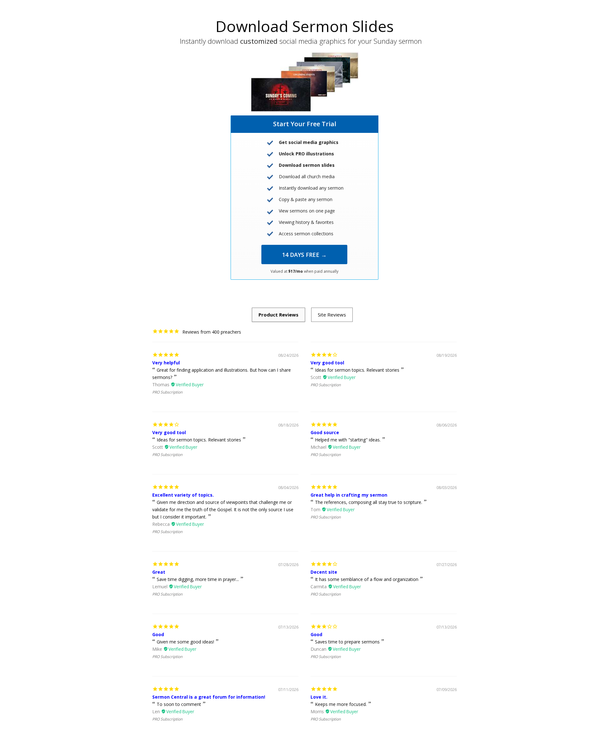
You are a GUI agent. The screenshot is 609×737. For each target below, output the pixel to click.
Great (158, 572)
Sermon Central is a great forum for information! (208, 697)
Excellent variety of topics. (183, 495)
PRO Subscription (167, 392)
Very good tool (327, 363)
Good (158, 634)
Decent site (324, 572)
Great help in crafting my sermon (349, 495)
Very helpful (166, 363)
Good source (325, 432)
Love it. (319, 697)
